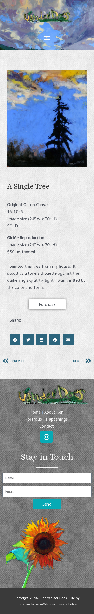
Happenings (57, 419)
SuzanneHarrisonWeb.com (36, 604)
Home (35, 412)
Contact (46, 426)
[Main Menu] (47, 38)
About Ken (54, 412)
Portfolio (33, 419)
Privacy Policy (67, 604)
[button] (15, 339)
